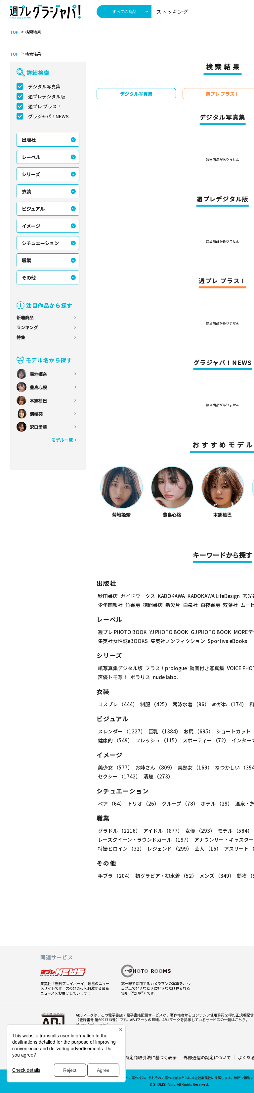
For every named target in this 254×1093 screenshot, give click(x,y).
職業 (26, 260)
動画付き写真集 (207, 668)
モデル (235, 830)
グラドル (119, 830)
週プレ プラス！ (45, 106)
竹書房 (132, 604)
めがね (229, 704)
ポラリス (140, 676)
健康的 (115, 740)
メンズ (216, 875)
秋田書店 (108, 595)
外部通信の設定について (207, 1057)
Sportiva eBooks (227, 640)
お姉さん (155, 767)
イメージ (31, 226)
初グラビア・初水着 (166, 875)
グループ (180, 803)
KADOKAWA (171, 595)
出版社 (29, 139)
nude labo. (165, 676)
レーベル (31, 157)
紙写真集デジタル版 (120, 668)
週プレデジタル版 (46, 96)
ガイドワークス (137, 595)
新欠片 (172, 604)
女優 (200, 830)
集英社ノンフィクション (177, 640)
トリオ (143, 803)
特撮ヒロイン (121, 848)
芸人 (207, 848)
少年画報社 (110, 604)
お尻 (198, 731)
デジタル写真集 (44, 86)
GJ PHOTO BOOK (211, 631)
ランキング (27, 327)
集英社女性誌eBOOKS (123, 640)
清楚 (158, 776)
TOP (14, 32)
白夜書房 (210, 604)
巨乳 (164, 731)
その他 (29, 277)
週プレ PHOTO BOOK (122, 631)
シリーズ (31, 174)
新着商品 (25, 317)
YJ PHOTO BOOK (168, 631)
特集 (21, 337)
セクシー (119, 776)
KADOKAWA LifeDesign (214, 595)
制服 (155, 704)
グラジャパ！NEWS (48, 116)
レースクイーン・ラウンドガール (144, 839)
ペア (111, 803)
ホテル (217, 803)
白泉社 (190, 604)
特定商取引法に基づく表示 (151, 1057)
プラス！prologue (166, 668)
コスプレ (118, 704)
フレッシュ (157, 740)
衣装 (26, 191)
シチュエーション (40, 243)
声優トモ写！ (113, 676)
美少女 (115, 767)
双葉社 (230, 604)
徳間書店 (153, 604)
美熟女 (195, 767)
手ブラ (115, 875)
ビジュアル (33, 208)
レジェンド (169, 848)
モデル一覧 (62, 440)
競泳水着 (191, 704)
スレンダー (122, 731)
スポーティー (206, 740)
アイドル (163, 830)
